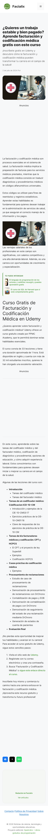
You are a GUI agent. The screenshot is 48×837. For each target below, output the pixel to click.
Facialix (18, 6)
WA (19, 759)
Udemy (34, 655)
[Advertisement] (24, 20)
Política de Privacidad (25, 811)
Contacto (9, 811)
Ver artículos (23, 797)
